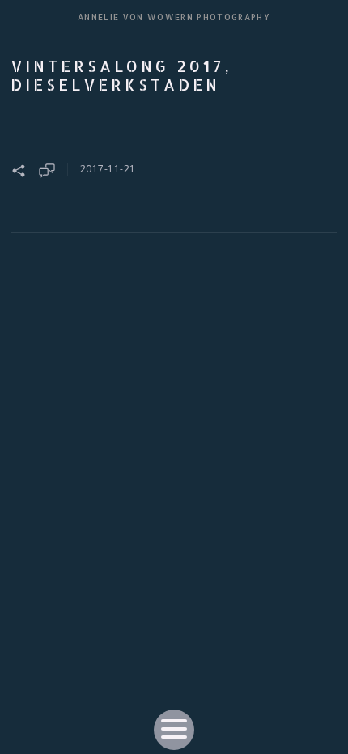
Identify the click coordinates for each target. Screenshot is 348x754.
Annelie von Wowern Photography (174, 17)
